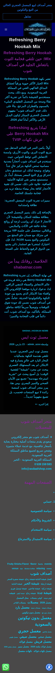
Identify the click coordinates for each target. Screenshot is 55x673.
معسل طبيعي (13, 637)
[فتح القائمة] (6, 29)
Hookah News (40, 331)
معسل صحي (45, 636)
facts (40, 564)
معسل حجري (29, 630)
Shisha (26, 331)
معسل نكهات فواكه (43, 651)
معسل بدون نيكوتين (31, 612)
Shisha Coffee (29, 569)
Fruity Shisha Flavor (18, 564)
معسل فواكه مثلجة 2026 (41, 647)
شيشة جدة (44, 593)
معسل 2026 (46, 602)
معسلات (33, 602)
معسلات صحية (35, 608)
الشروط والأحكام (41, 520)
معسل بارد (22, 607)
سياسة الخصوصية (41, 511)
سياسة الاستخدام (41, 529)
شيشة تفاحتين (34, 589)
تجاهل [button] (27, 16)
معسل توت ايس (34, 337)
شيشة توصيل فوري (19, 589)
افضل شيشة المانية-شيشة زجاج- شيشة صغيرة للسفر (29, 579)
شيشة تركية (47, 589)
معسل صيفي (28, 636)
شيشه (12, 593)
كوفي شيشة (48, 598)
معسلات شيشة (47, 608)
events (48, 564)
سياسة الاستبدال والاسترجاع (35, 539)
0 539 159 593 (43, 464)
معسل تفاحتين (47, 632)
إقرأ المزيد (41, 404)
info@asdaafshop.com (36, 468)
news (49, 569)
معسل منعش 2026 (10, 647)
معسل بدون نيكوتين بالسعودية (35, 620)
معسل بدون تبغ (47, 613)
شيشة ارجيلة (46, 584)
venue (15, 568)
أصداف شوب (41, 573)
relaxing (40, 568)
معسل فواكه (26, 641)
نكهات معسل (25, 650)
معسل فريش (43, 641)
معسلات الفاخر (20, 603)
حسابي (47, 501)
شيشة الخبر (31, 583)
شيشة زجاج (31, 593)
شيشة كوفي (21, 593)
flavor (33, 564)
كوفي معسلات (36, 598)
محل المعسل (22, 598)
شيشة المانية (17, 584)
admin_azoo (34, 344)
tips (21, 569)
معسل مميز (23, 646)
